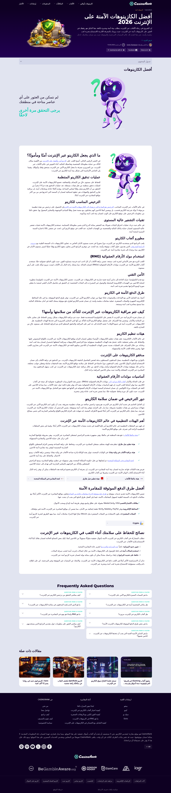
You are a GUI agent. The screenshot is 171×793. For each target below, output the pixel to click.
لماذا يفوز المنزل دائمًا (85, 706)
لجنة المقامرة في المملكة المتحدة (121, 460)
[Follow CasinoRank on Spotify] (27, 746)
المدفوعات (46, 3)
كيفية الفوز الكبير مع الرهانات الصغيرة (85, 714)
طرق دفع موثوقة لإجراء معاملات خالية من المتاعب (88, 494)
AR (149, 746)
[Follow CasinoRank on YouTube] (32, 746)
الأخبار (21, 3)
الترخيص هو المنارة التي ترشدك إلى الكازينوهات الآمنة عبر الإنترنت (89, 207)
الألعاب (71, 3)
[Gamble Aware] (57, 768)
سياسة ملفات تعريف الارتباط (108, 789)
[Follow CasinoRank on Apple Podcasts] (21, 746)
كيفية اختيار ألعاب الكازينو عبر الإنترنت (85, 710)
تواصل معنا (45, 710)
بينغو (125, 706)
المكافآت (59, 3)
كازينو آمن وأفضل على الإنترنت (54, 161)
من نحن (45, 706)
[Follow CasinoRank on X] (38, 746)
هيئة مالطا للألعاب (131, 435)
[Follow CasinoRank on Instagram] (44, 746)
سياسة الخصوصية (45, 723)
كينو (125, 710)
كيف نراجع (45, 714)
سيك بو (126, 714)
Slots (126, 718)
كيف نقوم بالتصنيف (45, 718)
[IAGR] (138, 768)
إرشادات (33, 3)
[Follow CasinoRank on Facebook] (49, 746)
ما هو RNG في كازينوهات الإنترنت (85, 718)
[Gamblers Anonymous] (126, 768)
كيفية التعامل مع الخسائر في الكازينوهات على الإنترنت (85, 723)
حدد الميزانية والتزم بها (109, 546)
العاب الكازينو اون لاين (117, 381)
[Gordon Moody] (89, 768)
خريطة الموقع (58, 789)
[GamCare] (109, 768)
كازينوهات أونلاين (86, 3)
